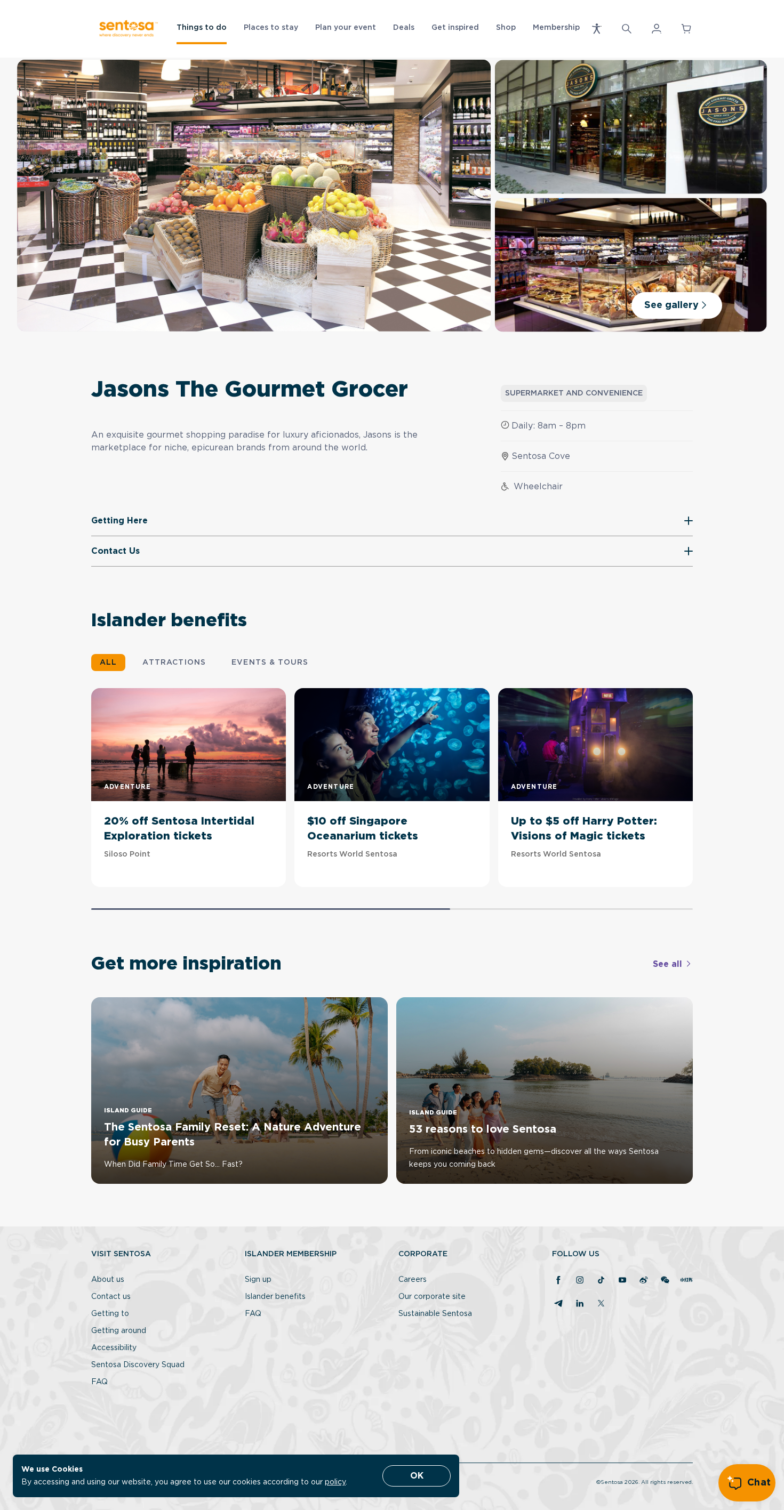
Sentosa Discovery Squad (138, 1365)
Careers (412, 1279)
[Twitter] (601, 1304)
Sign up (258, 1279)
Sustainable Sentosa (435, 1314)
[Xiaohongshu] (686, 1280)
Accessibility (114, 1348)
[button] (596, 28)
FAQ (99, 1382)
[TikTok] (601, 1280)
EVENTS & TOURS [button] (269, 662)
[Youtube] (622, 1280)
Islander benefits (275, 1297)
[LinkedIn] (579, 1304)
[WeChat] (665, 1280)
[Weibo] (643, 1280)
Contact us (111, 1297)
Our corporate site (432, 1297)
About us (107, 1279)
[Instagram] (579, 1280)
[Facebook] (558, 1280)
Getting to (110, 1314)
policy (335, 1482)
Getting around (118, 1331)
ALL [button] (108, 662)
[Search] (626, 28)
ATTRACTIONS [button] (174, 662)
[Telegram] (558, 1304)
